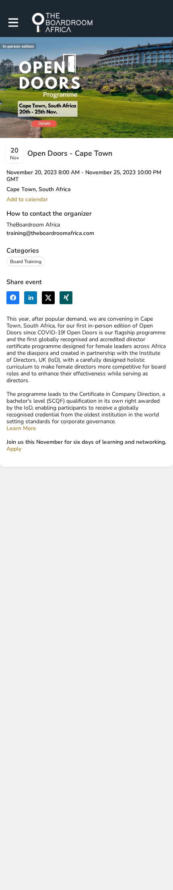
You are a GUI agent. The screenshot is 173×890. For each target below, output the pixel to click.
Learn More (21, 428)
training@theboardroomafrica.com (50, 233)
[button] (27, 199)
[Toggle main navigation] (12, 22)
